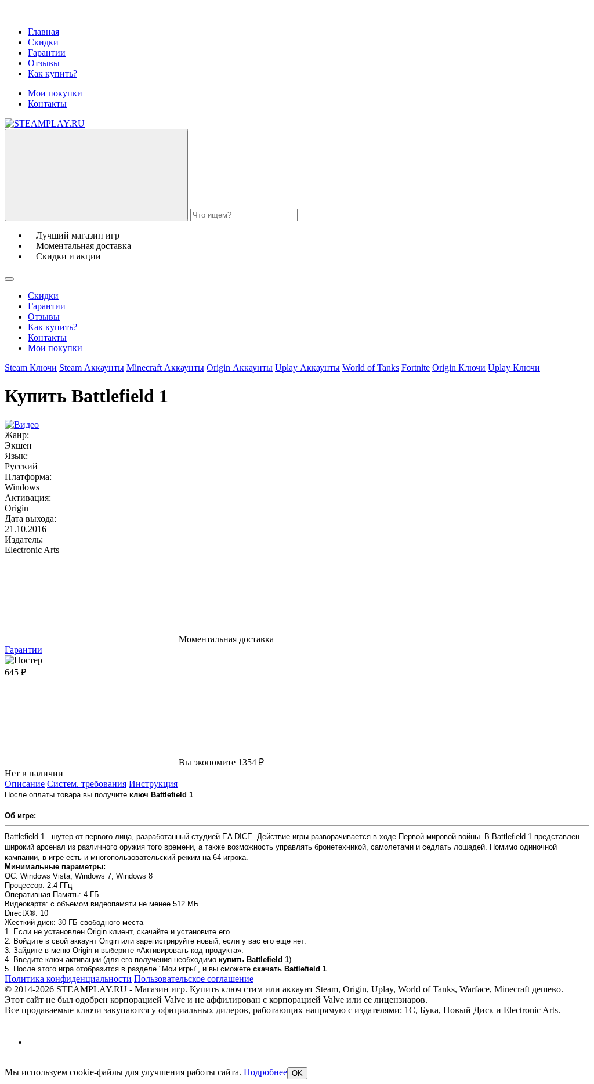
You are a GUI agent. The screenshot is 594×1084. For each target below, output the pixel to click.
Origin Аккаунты (240, 368)
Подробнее (265, 1072)
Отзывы (44, 63)
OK (297, 1073)
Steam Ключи (31, 368)
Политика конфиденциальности (68, 979)
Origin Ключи (459, 368)
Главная (43, 32)
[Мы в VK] (38, 1042)
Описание (25, 784)
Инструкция (153, 784)
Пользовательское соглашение (193, 979)
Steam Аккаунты (91, 368)
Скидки (43, 42)
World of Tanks (370, 368)
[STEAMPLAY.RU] (45, 123)
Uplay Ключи (514, 368)
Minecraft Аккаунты (165, 368)
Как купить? (52, 73)
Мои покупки (55, 93)
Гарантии (47, 52)
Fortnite (415, 368)
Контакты (47, 104)
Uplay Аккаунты (307, 368)
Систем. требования (86, 784)
